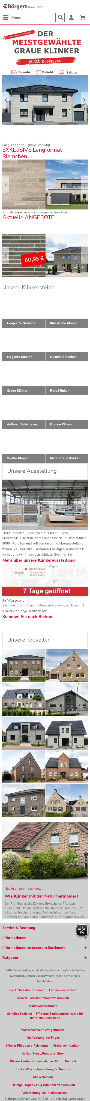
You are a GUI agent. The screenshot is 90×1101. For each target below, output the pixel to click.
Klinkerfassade (43, 1077)
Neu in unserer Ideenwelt (23, 888)
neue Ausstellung (45, 505)
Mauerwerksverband (43, 1006)
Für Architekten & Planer (26, 990)
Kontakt (70, 1061)
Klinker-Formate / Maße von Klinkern (43, 998)
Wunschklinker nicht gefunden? (43, 1030)
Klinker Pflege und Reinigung (27, 1046)
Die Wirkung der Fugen (43, 1038)
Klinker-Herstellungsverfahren (43, 1054)
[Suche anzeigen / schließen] (60, 17)
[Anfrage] (82, 17)
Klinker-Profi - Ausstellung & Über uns (43, 1069)
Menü (16, 17)
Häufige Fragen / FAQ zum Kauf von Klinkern (43, 1085)
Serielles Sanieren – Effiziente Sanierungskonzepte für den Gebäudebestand (45, 1016)
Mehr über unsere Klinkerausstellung (38, 560)
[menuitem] (12, 17)
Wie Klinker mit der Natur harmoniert (41, 896)
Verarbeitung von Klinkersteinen (45, 1093)
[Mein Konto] (71, 17)
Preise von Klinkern (66, 1046)
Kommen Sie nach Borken (27, 616)
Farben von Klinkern (63, 990)
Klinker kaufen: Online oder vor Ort (35, 1061)
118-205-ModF (45, 184)
